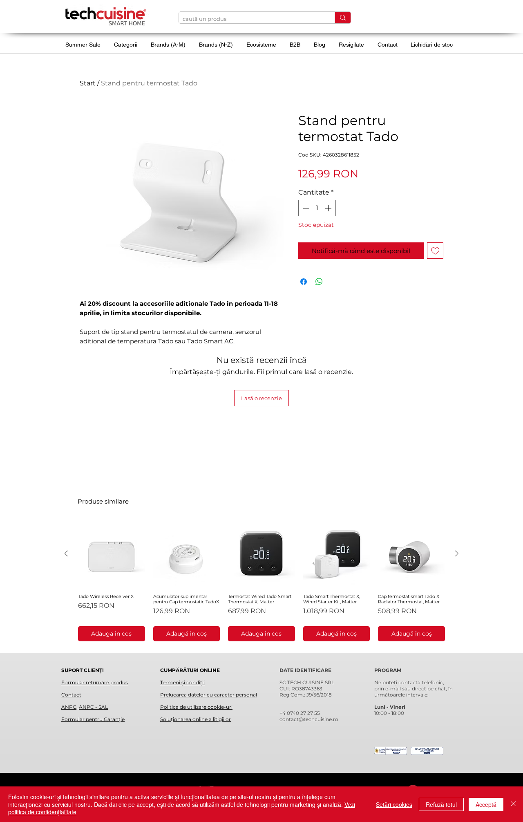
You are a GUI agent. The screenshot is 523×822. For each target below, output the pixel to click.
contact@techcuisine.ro (308, 719)
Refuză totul (441, 804)
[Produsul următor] (457, 553)
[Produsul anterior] (66, 553)
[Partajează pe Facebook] (303, 282)
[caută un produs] (343, 17)
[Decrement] (305, 208)
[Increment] (329, 208)
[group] (261, 581)
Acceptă (486, 804)
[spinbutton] (317, 208)
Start (88, 83)
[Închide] (513, 804)
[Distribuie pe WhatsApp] (319, 282)
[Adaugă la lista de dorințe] (435, 250)
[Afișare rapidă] (111, 553)
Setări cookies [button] (394, 804)
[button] (128, 45)
